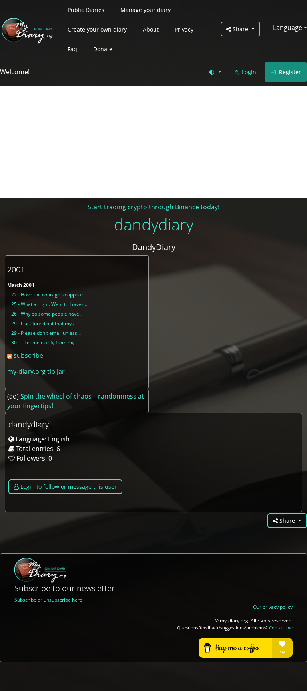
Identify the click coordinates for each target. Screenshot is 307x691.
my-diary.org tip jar (36, 371)
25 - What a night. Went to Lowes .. (49, 304)
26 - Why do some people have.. (46, 313)
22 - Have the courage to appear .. (49, 294)
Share (240, 29)
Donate (102, 49)
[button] (214, 72)
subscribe (27, 355)
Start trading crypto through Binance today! (153, 207)
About (151, 29)
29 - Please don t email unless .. (46, 333)
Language (287, 27)
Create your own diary (97, 29)
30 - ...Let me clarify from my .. (44, 342)
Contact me (281, 628)
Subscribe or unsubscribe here (48, 599)
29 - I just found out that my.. (42, 323)
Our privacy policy (273, 607)
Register (290, 72)
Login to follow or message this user (68, 486)
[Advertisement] (153, 142)
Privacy (184, 29)
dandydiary (153, 224)
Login (249, 72)
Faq (72, 49)
